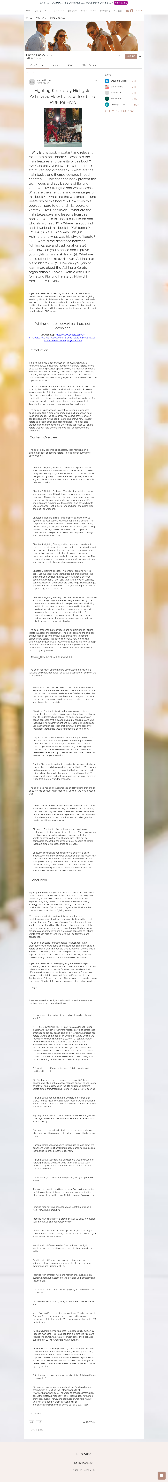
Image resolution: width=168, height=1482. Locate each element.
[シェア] (95, 80)
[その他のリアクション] (39, 1422)
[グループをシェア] (140, 56)
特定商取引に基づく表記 (83, 1463)
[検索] (119, 56)
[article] (63, 756)
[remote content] (63, 127)
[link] (37, 65)
